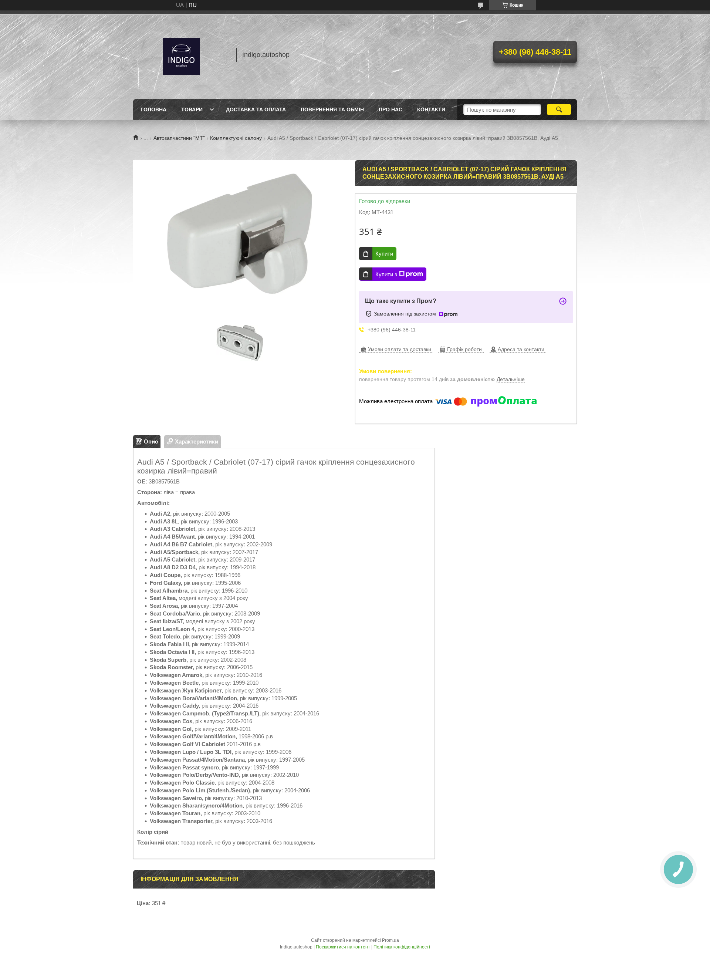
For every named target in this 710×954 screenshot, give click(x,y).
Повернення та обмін (332, 109)
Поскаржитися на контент (343, 947)
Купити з (386, 274)
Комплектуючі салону (236, 138)
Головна (153, 109)
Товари (192, 109)
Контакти (431, 109)
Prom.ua (390, 940)
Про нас (390, 109)
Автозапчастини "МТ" (179, 138)
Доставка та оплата (256, 109)
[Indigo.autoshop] (181, 55)
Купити (384, 253)
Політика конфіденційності (401, 947)
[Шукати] (559, 109)
